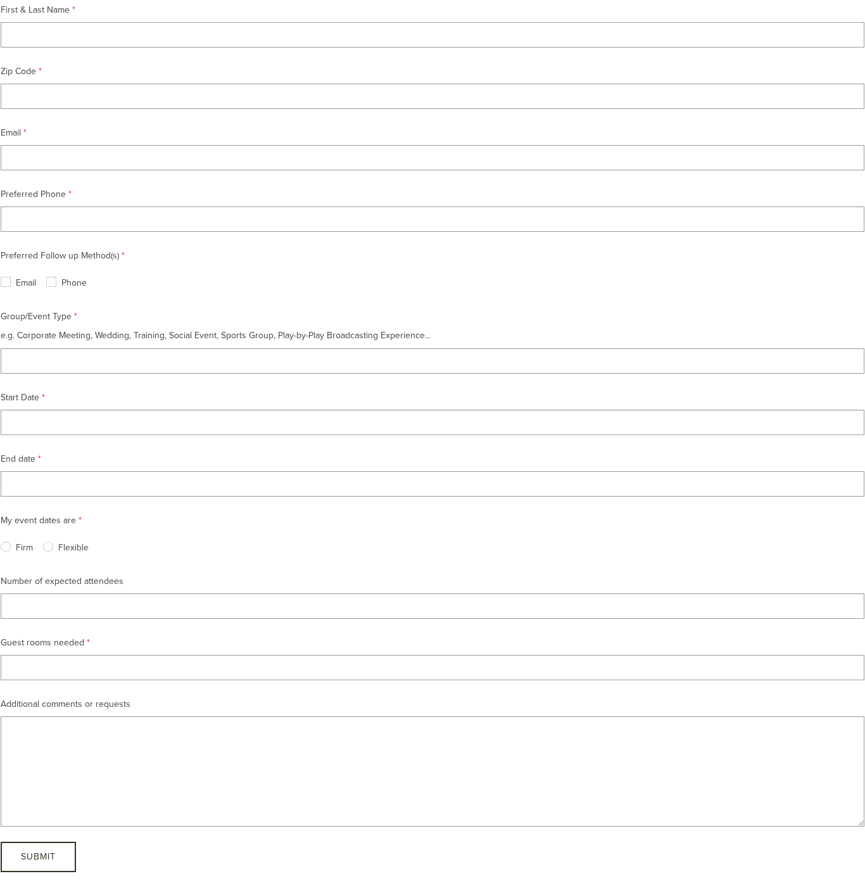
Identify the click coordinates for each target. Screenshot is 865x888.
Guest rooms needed (42, 642)
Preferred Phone (33, 194)
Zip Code (18, 71)
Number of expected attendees (62, 581)
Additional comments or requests (65, 704)
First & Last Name (35, 9)
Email (11, 132)
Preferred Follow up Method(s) (60, 255)
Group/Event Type (36, 316)
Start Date (20, 397)
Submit (38, 856)
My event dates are (38, 520)
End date (18, 459)
